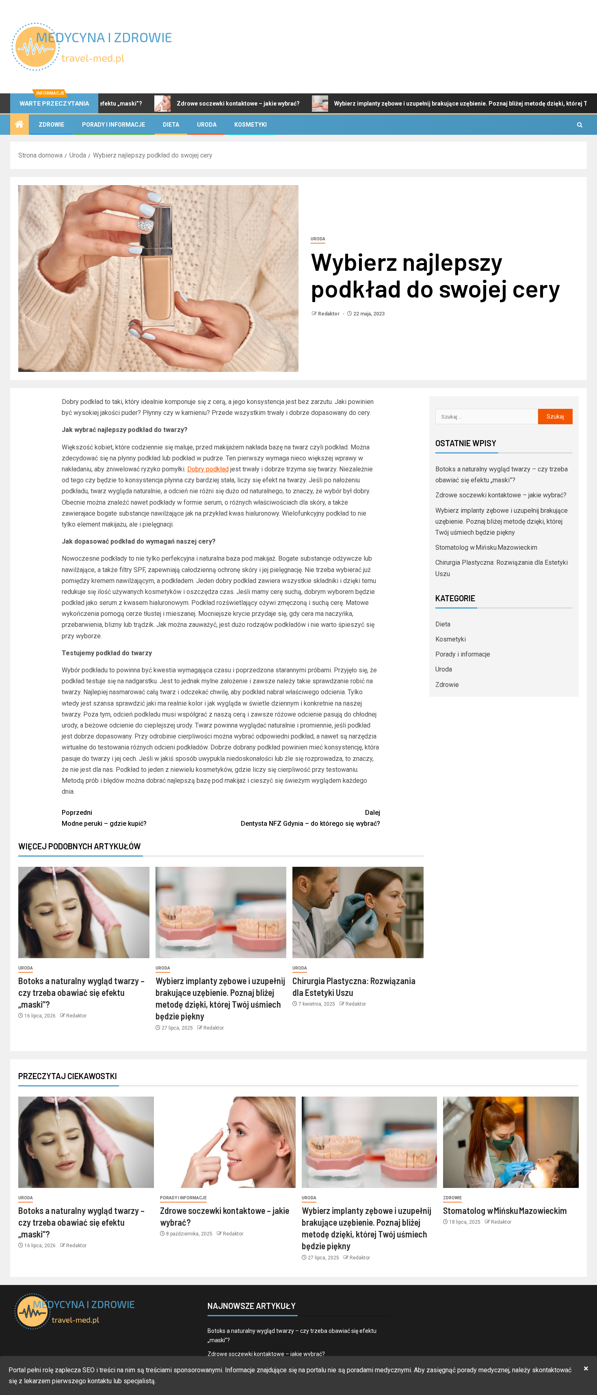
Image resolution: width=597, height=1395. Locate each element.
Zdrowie (51, 124)
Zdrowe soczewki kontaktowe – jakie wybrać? (190, 103)
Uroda (206, 124)
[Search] (580, 125)
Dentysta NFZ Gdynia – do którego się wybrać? (310, 818)
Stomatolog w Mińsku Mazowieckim (486, 547)
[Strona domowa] (19, 125)
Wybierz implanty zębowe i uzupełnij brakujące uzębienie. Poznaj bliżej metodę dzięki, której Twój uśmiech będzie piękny (501, 521)
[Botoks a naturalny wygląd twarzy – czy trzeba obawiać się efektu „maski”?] (83, 912)
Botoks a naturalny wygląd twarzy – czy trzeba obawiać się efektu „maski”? (81, 992)
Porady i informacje (113, 124)
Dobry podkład (208, 469)
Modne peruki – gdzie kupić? (104, 818)
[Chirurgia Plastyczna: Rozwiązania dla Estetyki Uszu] (358, 912)
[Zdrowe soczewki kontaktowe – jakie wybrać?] (228, 1142)
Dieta (171, 124)
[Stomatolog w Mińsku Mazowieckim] (511, 1142)
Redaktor (329, 314)
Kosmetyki (250, 124)
